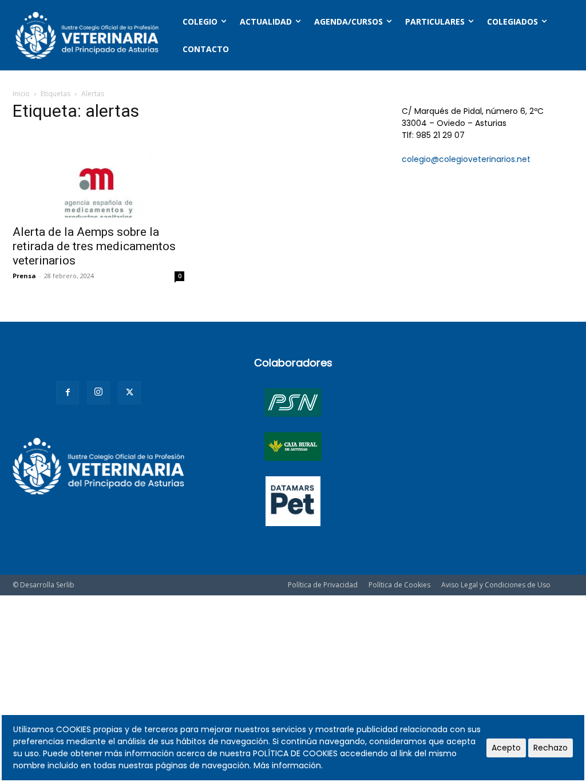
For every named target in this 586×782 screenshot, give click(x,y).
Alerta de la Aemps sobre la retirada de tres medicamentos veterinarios (94, 246)
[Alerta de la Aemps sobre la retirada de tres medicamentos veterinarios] (98, 175)
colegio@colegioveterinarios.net (466, 159)
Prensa (24, 275)
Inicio (21, 93)
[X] (129, 392)
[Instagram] (98, 392)
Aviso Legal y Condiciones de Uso (496, 585)
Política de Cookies (399, 585)
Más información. (288, 765)
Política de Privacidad (323, 585)
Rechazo (550, 747)
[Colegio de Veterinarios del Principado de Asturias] (87, 35)
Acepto (506, 747)
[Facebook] (67, 392)
